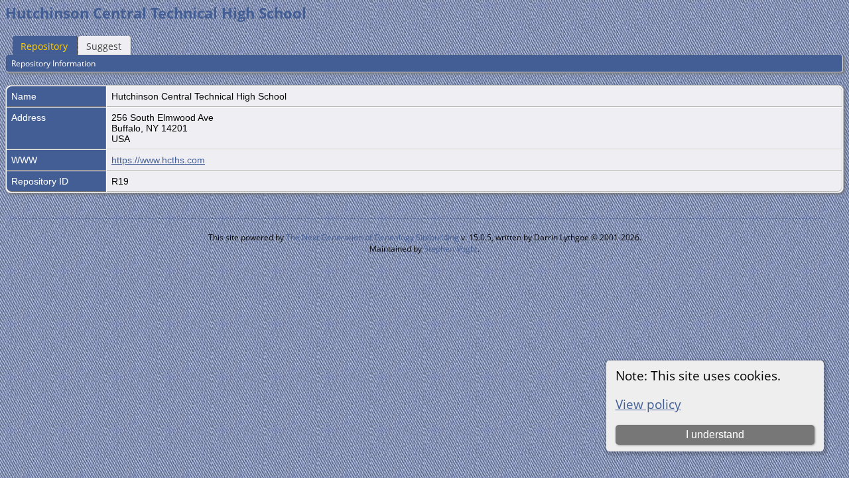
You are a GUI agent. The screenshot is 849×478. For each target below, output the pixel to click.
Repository (44, 46)
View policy (648, 404)
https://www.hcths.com (158, 160)
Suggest (103, 46)
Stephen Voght (451, 248)
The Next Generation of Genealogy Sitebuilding (372, 237)
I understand (715, 434)
